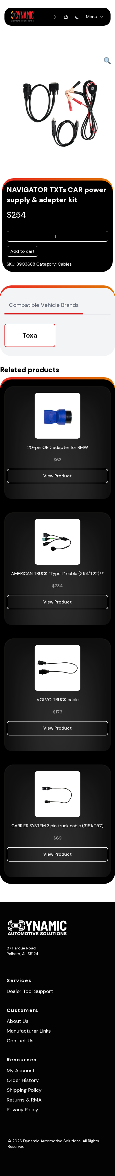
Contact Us (20, 1040)
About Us (17, 1021)
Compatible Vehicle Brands (44, 305)
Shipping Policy (24, 1090)
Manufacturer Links (29, 1031)
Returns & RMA (24, 1099)
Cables (65, 264)
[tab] (43, 305)
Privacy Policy (22, 1109)
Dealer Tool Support (30, 991)
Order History (23, 1080)
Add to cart (22, 251)
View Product (57, 476)
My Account (21, 1070)
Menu (91, 17)
